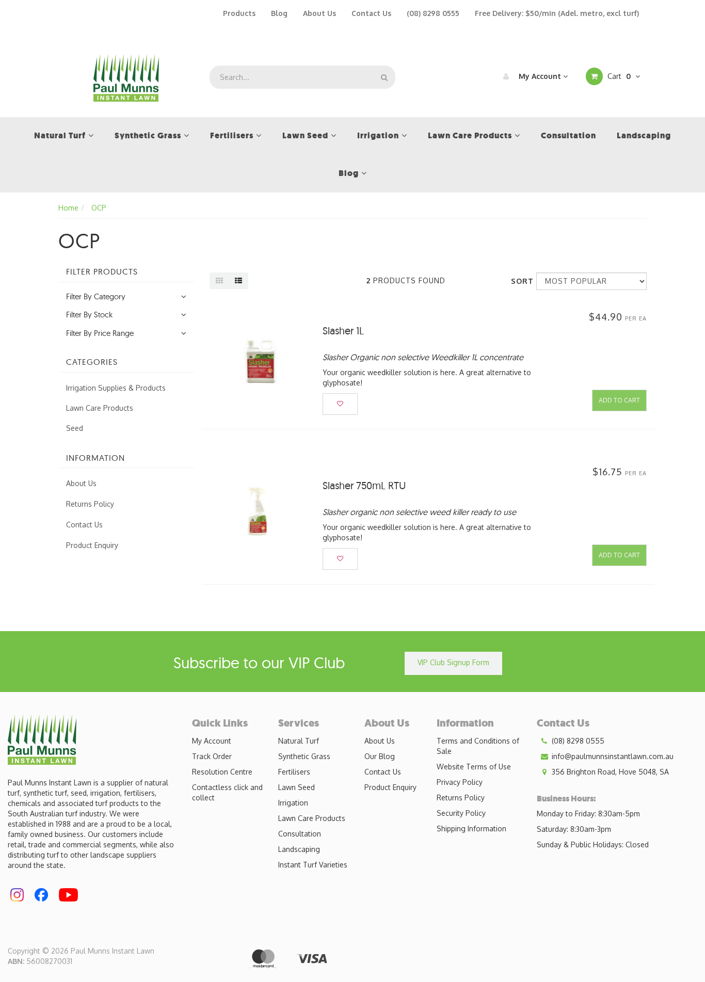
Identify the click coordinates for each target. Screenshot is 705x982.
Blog (279, 13)
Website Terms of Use (474, 766)
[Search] (384, 77)
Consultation (299, 833)
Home (68, 207)
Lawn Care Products (99, 408)
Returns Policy (90, 504)
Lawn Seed (296, 787)
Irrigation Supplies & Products (116, 387)
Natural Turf (298, 740)
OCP (98, 207)
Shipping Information (471, 828)
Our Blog (379, 756)
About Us (319, 13)
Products (239, 13)
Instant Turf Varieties (312, 864)
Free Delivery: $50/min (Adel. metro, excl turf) (557, 13)
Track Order (212, 756)
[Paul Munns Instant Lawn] (126, 76)
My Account (540, 76)
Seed (74, 428)
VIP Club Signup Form (453, 662)
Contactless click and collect (227, 792)
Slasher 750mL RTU (364, 485)
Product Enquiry (92, 545)
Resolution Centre (222, 771)
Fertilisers (294, 771)
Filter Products (102, 272)
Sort (519, 281)
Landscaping (299, 849)
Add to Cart (619, 400)
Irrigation (293, 802)
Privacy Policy (460, 782)
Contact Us (371, 13)
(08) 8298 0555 (433, 13)
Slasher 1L (343, 330)
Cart (618, 76)
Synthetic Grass (304, 756)
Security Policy (461, 813)
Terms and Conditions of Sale (478, 745)
